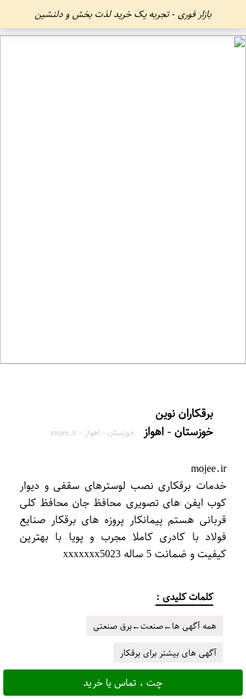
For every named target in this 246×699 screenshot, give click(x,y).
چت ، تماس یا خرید (123, 682)
